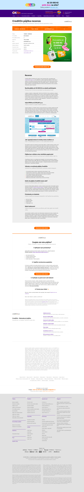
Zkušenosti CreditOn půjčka (48, 320)
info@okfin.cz (67, 13)
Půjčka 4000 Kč (42, 377)
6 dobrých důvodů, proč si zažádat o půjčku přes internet (64, 418)
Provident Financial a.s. (46, 410)
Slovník (43, 433)
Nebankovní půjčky (45, 380)
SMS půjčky (33, 378)
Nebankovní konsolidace (16, 426)
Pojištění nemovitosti (31, 410)
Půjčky (18, 15)
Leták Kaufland (30, 433)
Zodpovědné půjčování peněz (47, 424)
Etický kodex (44, 426)
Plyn (63, 15)
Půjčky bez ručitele (57, 378)
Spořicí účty (15, 441)
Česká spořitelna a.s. (46, 405)
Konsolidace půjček (26, 15)
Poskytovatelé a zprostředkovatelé (48, 423)
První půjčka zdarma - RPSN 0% (35, 380)
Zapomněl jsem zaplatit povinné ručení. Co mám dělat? (64, 428)
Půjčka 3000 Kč (49, 377)
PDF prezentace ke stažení (48, 334)
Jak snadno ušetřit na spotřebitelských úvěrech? (64, 431)
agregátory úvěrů (45, 301)
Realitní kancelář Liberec (46, 437)
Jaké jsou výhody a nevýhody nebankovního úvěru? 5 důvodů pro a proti (64, 424)
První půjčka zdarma (16, 409)
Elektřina (58, 15)
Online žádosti (44, 431)
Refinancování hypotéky (31, 423)
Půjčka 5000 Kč (36, 377)
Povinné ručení (30, 402)
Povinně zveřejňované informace (48, 421)
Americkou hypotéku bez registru (65, 482)
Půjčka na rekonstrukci (16, 407)
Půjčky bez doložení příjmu (48, 378)
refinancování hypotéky (57, 483)
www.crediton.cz (27, 52)
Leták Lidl (29, 435)
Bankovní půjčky (15, 402)
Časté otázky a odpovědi (46, 428)
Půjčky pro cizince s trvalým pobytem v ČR (23, 378)
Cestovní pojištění (30, 407)
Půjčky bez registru (65, 378)
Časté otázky (45, 327)
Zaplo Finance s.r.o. (45, 412)
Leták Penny (29, 437)
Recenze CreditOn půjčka (48, 316)
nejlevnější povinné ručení (62, 466)
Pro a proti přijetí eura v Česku (62, 406)
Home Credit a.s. (45, 407)
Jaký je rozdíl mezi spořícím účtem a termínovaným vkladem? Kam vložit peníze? (63, 412)
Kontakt (43, 419)
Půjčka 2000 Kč (55, 377)
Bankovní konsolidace (16, 424)
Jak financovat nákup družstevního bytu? (63, 409)
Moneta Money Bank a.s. (46, 409)
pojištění (13, 477)
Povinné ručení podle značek (32, 403)
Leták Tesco (29, 439)
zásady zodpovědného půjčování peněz (40, 252)
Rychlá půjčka (51, 380)
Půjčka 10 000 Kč (29, 377)
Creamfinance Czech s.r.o (28, 50)
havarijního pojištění (49, 468)
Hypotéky (39, 15)
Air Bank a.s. (44, 402)
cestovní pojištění (56, 473)
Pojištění (33, 15)
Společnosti (44, 399)
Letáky (28, 427)
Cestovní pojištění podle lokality (33, 409)
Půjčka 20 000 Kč (22, 377)
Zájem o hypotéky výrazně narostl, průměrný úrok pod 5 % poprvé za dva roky (64, 403)
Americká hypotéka (30, 421)
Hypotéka (44, 477)
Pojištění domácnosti (31, 412)
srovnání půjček (27, 465)
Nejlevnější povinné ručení (49, 15)
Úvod (14, 15)
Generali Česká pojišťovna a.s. (47, 403)
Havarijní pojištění (30, 405)
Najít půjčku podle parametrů (17, 417)
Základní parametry (47, 313)
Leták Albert (29, 430)
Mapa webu (44, 435)
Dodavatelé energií (15, 433)
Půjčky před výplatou (39, 378)
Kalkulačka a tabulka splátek (48, 323)
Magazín (68, 15)
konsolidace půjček (25, 466)
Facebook (44, 440)
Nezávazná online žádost (42, 228)
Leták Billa (29, 432)
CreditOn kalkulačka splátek (38, 187)
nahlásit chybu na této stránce (48, 391)
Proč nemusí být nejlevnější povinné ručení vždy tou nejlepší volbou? (63, 421)
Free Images (44, 438)
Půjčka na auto (15, 405)
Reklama (43, 430)
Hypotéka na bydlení (31, 419)
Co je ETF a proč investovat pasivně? (64, 415)
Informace (44, 416)
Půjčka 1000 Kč (61, 377)
